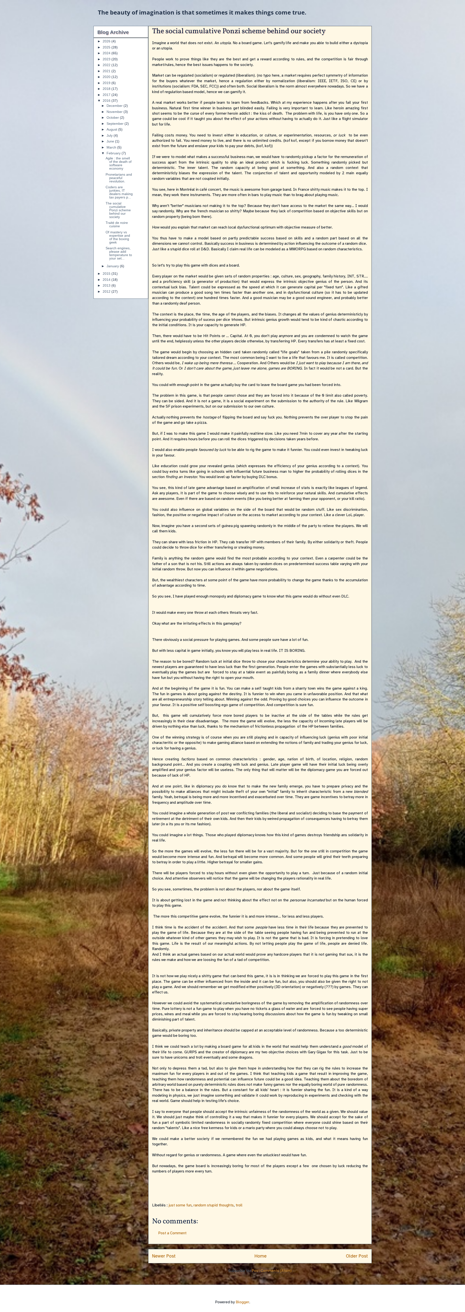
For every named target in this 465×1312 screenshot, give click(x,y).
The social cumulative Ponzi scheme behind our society (118, 210)
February (114, 153)
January (113, 266)
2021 (107, 71)
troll (239, 1205)
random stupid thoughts (214, 1205)
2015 (107, 273)
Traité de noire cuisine (117, 224)
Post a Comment (172, 1233)
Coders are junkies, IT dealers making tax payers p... (119, 192)
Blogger (242, 1302)
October (113, 117)
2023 (107, 59)
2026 (107, 41)
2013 (107, 285)
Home (261, 1256)
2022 (107, 65)
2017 (107, 95)
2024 (107, 53)
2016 (107, 100)
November (115, 112)
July (110, 135)
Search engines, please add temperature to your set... (119, 253)
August (112, 129)
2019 (107, 83)
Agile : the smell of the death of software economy (119, 163)
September (115, 124)
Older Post (357, 1256)
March (112, 147)
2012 (107, 291)
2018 (107, 89)
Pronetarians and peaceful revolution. (119, 178)
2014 (107, 280)
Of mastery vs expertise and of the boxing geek (118, 237)
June (111, 141)
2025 (107, 47)
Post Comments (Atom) (272, 1270)
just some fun (180, 1205)
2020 (107, 77)
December (115, 106)
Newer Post (164, 1256)
